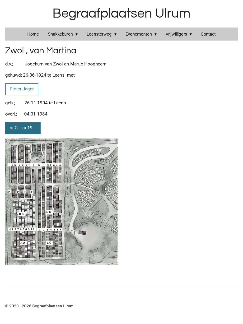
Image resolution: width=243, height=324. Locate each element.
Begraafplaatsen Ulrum (121, 13)
